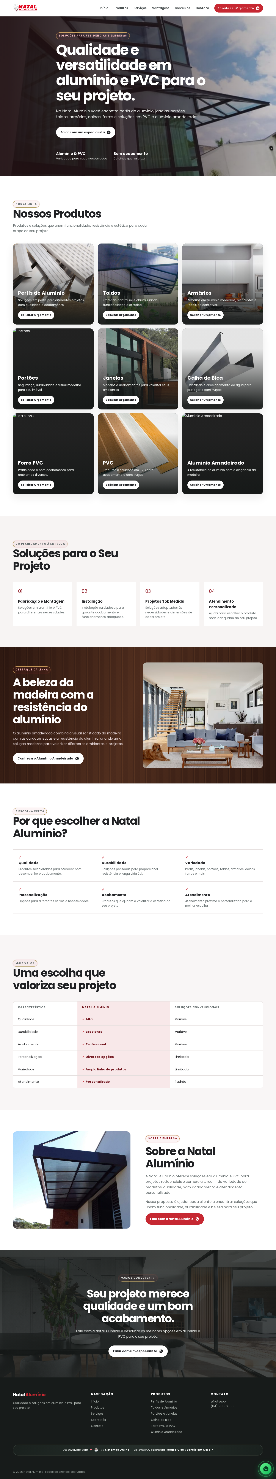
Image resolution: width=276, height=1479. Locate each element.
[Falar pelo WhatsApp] (265, 1468)
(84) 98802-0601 (223, 1406)
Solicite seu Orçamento (236, 8)
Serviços (140, 8)
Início (104, 8)
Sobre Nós (182, 8)
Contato (202, 8)
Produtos (121, 8)
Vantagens (160, 8)
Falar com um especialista (83, 132)
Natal (33, 8)
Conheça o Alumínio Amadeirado (45, 758)
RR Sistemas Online (114, 1450)
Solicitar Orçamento (36, 315)
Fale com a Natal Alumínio (171, 1219)
